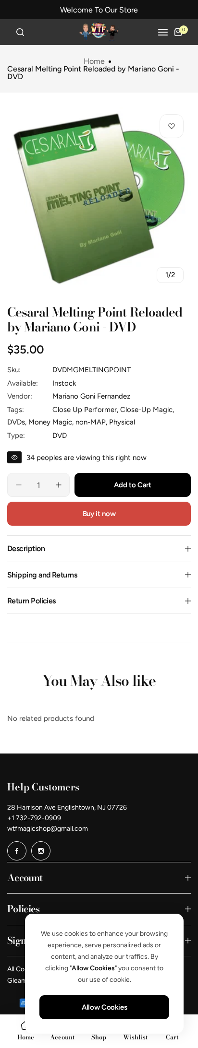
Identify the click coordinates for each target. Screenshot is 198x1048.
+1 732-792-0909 (34, 818)
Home (94, 61)
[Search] (20, 32)
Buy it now (99, 513)
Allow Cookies (104, 1007)
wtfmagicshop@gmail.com (47, 828)
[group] (99, 198)
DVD (59, 435)
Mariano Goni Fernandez (91, 396)
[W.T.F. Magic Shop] (99, 32)
